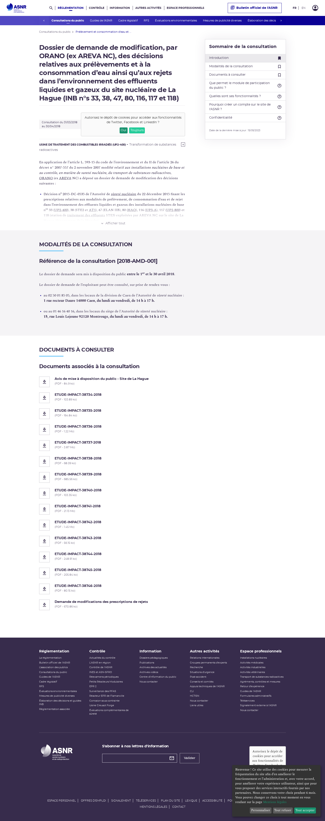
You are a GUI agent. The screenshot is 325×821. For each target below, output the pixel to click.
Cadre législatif (128, 20)
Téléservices (247, 701)
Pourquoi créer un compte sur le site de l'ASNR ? (240, 107)
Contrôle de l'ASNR (100, 667)
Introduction (219, 58)
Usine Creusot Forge (101, 705)
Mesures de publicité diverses (222, 20)
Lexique (191, 800)
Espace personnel (61, 800)
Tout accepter (305, 810)
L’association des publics (53, 667)
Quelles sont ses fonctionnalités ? (235, 96)
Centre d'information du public (158, 677)
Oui (123, 130)
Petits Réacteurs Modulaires (106, 682)
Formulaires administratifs (255, 696)
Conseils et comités (201, 682)
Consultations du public (68, 20)
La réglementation (50, 658)
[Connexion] (315, 8)
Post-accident (198, 677)
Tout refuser (282, 810)
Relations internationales (204, 658)
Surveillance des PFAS (102, 691)
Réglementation (71, 8)
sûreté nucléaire (123, 194)
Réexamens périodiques (104, 677)
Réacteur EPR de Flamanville (106, 696)
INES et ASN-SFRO (100, 672)
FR (294, 8)
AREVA (65, 178)
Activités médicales (251, 662)
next (281, 20)
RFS (147, 20)
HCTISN (194, 696)
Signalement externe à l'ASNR (258, 705)
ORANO (46, 178)
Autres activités (148, 8)
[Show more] (183, 144)
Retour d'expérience (252, 686)
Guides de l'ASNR (101, 20)
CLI (192, 691)
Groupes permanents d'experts (208, 662)
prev (44, 20)
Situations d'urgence (202, 672)
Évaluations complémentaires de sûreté (109, 712)
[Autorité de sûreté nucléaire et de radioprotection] (16, 8)
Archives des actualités (153, 667)
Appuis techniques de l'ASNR (207, 686)
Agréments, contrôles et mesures (260, 682)
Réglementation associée (54, 709)
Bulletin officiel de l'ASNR (256, 8)
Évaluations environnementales (176, 20)
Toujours (137, 130)
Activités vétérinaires (252, 672)
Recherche (196, 667)
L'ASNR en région (100, 662)
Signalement (121, 800)
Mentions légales (153, 807)
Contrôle (96, 8)
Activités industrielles (252, 667)
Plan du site (170, 800)
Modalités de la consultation (231, 66)
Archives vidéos (149, 672)
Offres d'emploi (93, 800)
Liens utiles (196, 705)
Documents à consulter (227, 74)
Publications (147, 662)
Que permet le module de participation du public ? (239, 85)
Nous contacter (149, 682)
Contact (178, 807)
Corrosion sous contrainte (104, 701)
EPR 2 (92, 686)
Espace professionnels (185, 8)
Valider (189, 758)
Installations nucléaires (253, 658)
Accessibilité (212, 800)
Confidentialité (220, 117)
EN (304, 8)
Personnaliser (260, 810)
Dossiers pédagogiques (154, 658)
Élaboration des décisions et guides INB (274, 20)
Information (120, 8)
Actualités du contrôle (102, 658)
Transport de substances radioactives (261, 677)
